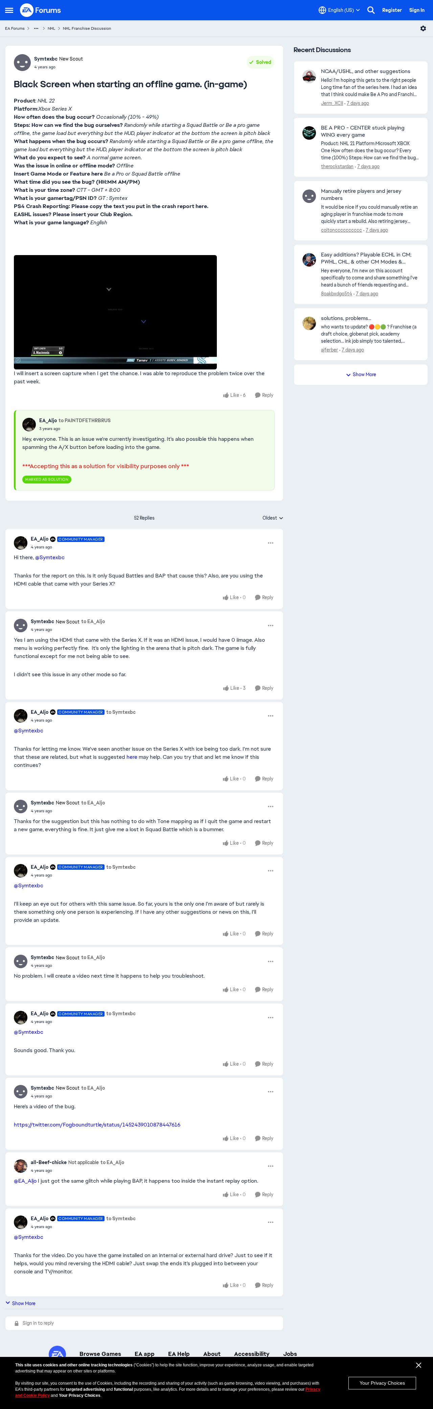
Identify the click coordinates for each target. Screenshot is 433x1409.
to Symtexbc (121, 712)
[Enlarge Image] (144, 312)
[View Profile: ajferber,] (309, 323)
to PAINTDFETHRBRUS (85, 420)
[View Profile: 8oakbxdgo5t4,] (309, 260)
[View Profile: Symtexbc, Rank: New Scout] (22, 62)
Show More (24, 1303)
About (212, 1354)
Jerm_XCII (332, 103)
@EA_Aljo (25, 1180)
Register (392, 10)
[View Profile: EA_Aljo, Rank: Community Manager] (20, 543)
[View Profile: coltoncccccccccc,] (309, 196)
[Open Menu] (423, 28)
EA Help (179, 1354)
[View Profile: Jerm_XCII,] (309, 76)
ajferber (329, 350)
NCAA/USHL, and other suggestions (365, 71)
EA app (145, 1354)
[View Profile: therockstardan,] (309, 133)
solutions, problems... (346, 318)
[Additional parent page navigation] (36, 28)
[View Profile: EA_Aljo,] (29, 424)
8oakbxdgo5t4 (336, 294)
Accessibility (252, 1354)
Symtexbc (46, 59)
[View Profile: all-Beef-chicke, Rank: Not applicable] (20, 1166)
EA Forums (15, 28)
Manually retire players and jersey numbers (361, 195)
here (132, 756)
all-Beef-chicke (49, 1162)
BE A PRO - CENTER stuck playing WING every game (363, 131)
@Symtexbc (50, 557)
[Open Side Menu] (9, 10)
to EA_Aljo (93, 621)
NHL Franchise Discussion (87, 28)
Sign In (417, 10)
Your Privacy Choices (382, 1383)
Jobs (290, 1354)
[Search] (371, 10)
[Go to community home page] (40, 10)
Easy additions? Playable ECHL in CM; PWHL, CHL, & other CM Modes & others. (366, 258)
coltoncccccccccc (341, 230)
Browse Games (100, 1354)
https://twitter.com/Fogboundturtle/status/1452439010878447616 (97, 1124)
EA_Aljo (48, 420)
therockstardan (337, 166)
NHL (51, 28)
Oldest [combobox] (273, 518)
